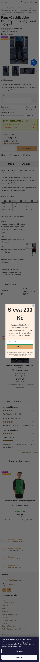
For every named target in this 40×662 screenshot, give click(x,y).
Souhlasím (19, 657)
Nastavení (19, 651)
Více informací (16, 646)
